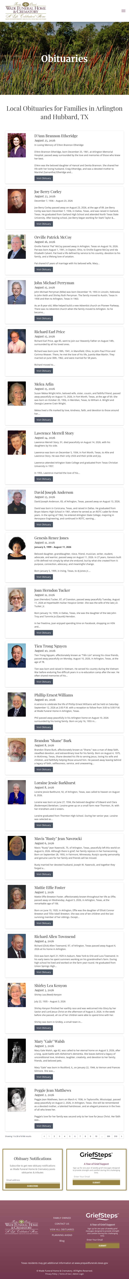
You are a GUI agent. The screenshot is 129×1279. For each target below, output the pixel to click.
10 (96, 1136)
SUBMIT (96, 1182)
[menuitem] (62, 1218)
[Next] (121, 1136)
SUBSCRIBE (32, 1186)
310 (115, 1136)
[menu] (123, 11)
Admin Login (78, 1274)
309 (108, 1136)
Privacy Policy (51, 1274)
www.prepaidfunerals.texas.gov (91, 1262)
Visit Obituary (44, 178)
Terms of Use (65, 1274)
